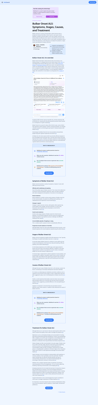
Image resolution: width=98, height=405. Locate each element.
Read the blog (39, 16)
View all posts (62, 392)
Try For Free (92, 2)
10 (43, 375)
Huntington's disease (41, 65)
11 (58, 379)
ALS (62, 62)
